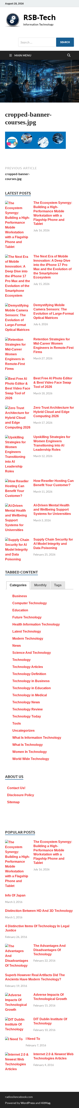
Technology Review (27, 709)
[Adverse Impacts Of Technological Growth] (17, 995)
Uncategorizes (23, 730)
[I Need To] (14, 1039)
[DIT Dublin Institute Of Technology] (17, 1019)
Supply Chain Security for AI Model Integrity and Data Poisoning (53, 544)
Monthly (40, 585)
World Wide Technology (30, 759)
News (16, 645)
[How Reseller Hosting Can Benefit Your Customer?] (17, 481)
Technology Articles (27, 667)
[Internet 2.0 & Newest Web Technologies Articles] (17, 1054)
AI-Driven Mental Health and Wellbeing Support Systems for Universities (52, 509)
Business (19, 596)
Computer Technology (29, 603)
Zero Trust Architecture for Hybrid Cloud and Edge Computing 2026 (53, 412)
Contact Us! (16, 788)
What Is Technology (27, 744)
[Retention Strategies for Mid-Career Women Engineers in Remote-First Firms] (17, 340)
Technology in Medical (29, 695)
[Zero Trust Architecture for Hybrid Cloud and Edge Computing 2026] (17, 408)
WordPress (28, 1103)
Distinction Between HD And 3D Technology (39, 910)
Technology (21, 659)
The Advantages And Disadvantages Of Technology (49, 950)
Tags (58, 585)
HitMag (45, 1103)
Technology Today (26, 716)
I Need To (33, 1038)
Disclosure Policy (20, 795)
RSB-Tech (39, 17)
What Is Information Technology (36, 737)
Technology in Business (31, 681)
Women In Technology (29, 751)
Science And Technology (31, 652)
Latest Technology (26, 631)
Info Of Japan (15, 895)
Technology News (26, 702)
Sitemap (13, 802)
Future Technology (27, 617)
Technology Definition (29, 674)
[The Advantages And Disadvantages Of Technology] (17, 946)
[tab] (18, 585)
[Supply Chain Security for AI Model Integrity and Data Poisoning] (17, 540)
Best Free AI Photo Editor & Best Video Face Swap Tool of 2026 (52, 382)
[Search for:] (46, 42)
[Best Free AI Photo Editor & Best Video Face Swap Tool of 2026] (17, 379)
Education (20, 610)
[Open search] (69, 55)
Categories (18, 585)
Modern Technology (27, 638)
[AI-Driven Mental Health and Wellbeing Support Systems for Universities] (17, 506)
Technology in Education (31, 688)
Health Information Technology (36, 624)
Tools (16, 723)
